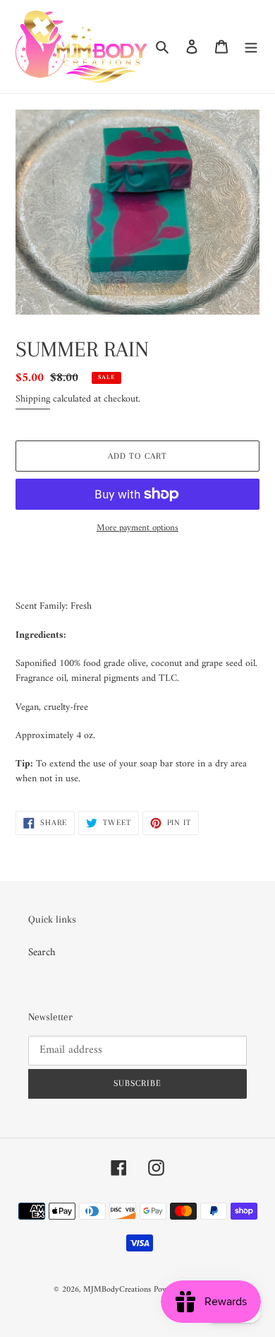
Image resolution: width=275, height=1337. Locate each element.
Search (42, 952)
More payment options (137, 528)
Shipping (33, 399)
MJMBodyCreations (117, 1290)
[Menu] (251, 47)
